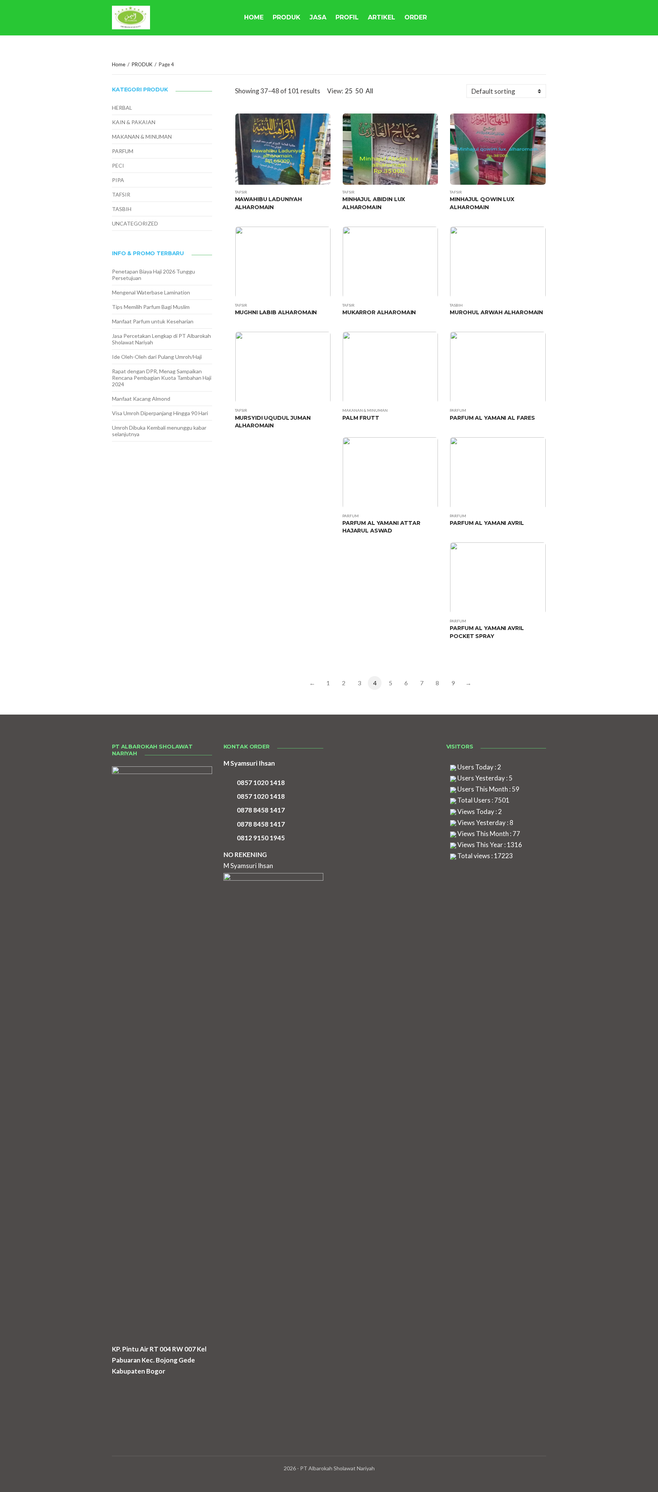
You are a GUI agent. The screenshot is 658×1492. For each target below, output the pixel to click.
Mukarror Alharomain (379, 312)
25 (349, 91)
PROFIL (347, 17)
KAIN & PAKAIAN (133, 122)
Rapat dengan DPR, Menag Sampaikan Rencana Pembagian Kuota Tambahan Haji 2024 (161, 377)
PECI (118, 165)
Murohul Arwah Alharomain (496, 312)
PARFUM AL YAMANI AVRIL (487, 523)
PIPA (118, 180)
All (369, 91)
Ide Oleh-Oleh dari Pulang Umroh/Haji (157, 356)
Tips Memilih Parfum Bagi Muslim (151, 307)
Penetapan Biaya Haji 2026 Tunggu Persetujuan (153, 274)
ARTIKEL (381, 17)
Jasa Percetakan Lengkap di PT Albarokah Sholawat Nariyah (161, 339)
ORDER (415, 17)
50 (359, 91)
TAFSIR (241, 192)
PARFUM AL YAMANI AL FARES (492, 417)
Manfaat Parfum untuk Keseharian (152, 321)
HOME (254, 17)
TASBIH (456, 305)
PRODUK (286, 17)
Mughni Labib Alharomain (276, 312)
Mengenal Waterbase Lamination (151, 292)
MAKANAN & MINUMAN (365, 410)
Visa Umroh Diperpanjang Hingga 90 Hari (160, 413)
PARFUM (458, 410)
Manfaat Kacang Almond (141, 398)
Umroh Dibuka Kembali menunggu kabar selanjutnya (159, 430)
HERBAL (122, 107)
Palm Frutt (360, 417)
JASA (318, 17)
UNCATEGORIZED (135, 223)
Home (118, 64)
